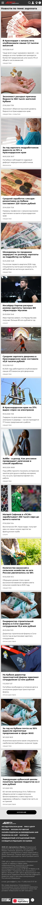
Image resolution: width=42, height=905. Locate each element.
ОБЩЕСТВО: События (11, 114)
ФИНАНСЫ (7, 165)
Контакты (24, 835)
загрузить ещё (21, 812)
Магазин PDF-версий (20, 829)
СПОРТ (5, 323)
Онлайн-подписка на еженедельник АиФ (20, 832)
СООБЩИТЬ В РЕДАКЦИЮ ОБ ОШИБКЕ (17, 841)
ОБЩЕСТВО (7, 63)
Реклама (5, 829)
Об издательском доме (12, 827)
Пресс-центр (29, 827)
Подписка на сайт (10, 835)
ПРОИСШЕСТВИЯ (9, 641)
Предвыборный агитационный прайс (18, 838)
